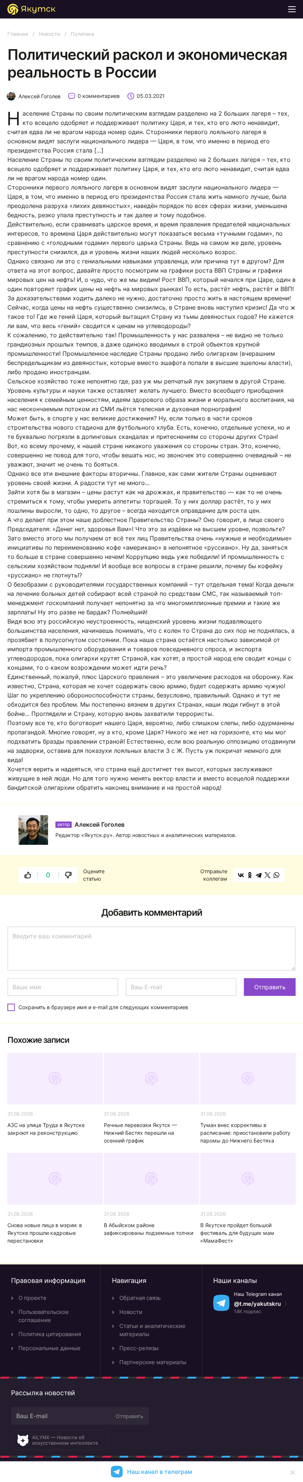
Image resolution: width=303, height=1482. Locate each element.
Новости (49, 34)
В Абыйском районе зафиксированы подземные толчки (148, 1229)
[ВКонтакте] (240, 875)
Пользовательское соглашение (43, 1316)
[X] (267, 875)
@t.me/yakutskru (257, 1303)
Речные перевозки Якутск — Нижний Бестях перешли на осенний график (140, 1133)
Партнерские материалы (152, 1362)
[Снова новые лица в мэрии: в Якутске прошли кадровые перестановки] (55, 1179)
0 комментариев (99, 96)
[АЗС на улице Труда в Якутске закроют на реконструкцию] (55, 1078)
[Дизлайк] (68, 875)
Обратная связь (140, 1297)
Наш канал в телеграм (159, 1471)
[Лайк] (27, 875)
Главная (17, 34)
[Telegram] (258, 875)
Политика (82, 34)
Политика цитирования (49, 1334)
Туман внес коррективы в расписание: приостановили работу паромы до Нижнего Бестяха (245, 1133)
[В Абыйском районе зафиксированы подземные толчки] (151, 1179)
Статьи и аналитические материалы (152, 1330)
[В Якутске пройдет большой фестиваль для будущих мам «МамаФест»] (248, 1179)
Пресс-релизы (139, 1348)
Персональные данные (49, 1348)
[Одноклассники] (249, 875)
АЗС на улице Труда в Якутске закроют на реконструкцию (46, 1129)
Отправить (129, 1416)
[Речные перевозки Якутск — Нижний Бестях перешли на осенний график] (151, 1078)
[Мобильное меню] (292, 9)
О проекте (32, 1297)
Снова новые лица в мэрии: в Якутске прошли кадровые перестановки (44, 1233)
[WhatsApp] (276, 875)
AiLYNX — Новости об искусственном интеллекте (65, 1440)
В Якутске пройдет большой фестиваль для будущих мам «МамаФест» (237, 1233)
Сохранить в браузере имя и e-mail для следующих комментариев (103, 1007)
